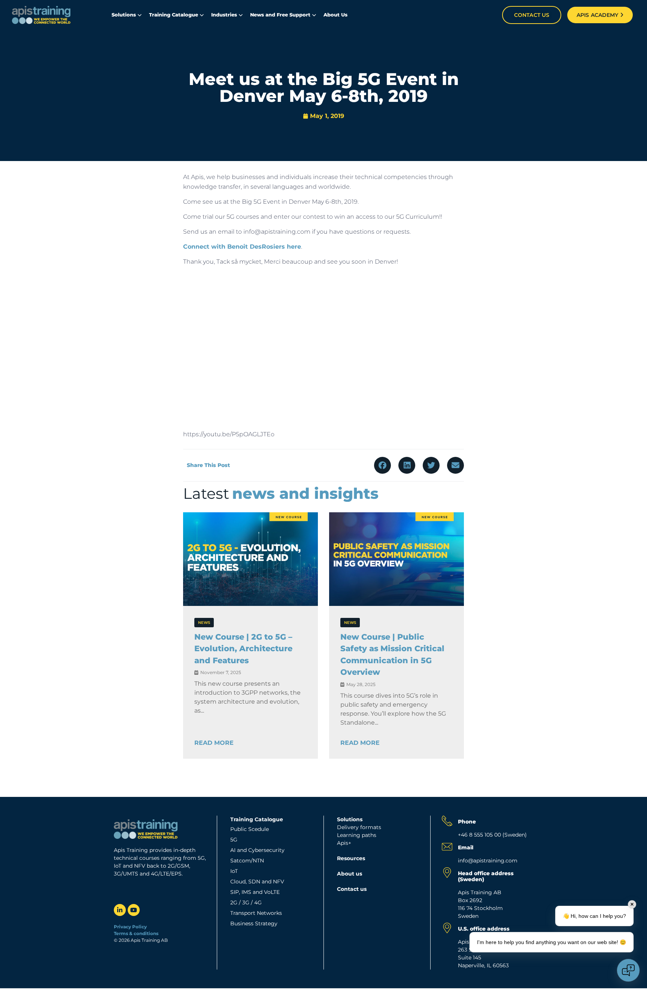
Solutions (124, 15)
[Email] (447, 846)
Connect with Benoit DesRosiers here (242, 246)
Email (465, 847)
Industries (224, 15)
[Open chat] (628, 970)
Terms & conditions (137, 933)
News (204, 622)
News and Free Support (280, 15)
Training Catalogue (173, 15)
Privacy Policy (130, 926)
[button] (382, 465)
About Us (335, 15)
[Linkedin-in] (120, 910)
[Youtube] (134, 910)
